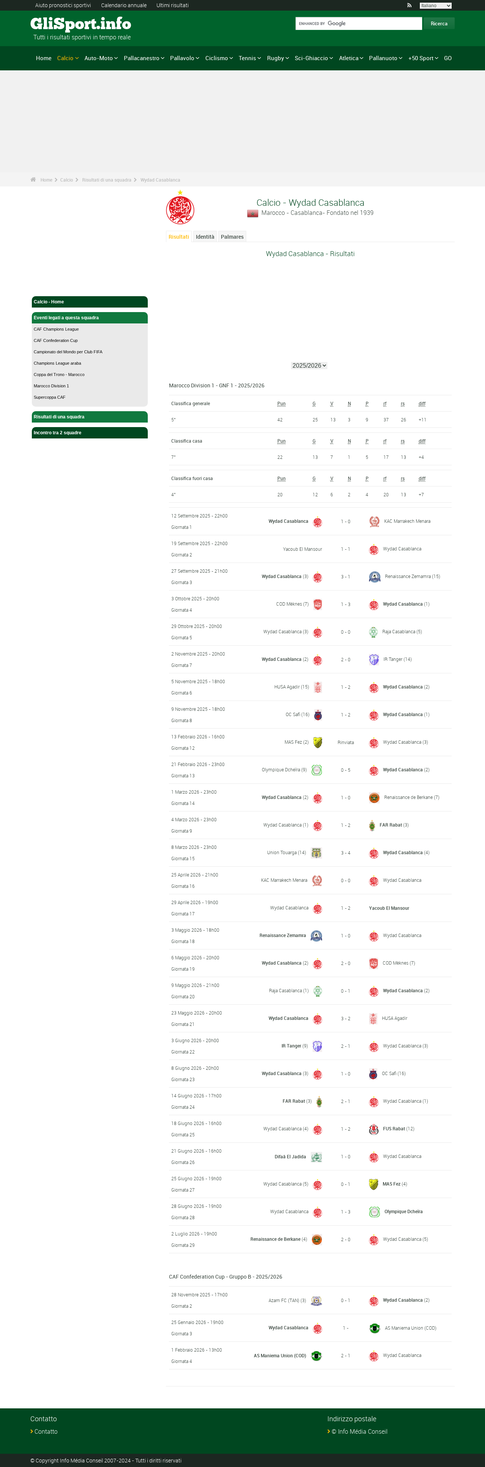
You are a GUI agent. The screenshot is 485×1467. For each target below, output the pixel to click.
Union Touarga (282, 852)
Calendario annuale (124, 5)
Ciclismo (216, 58)
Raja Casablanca (398, 631)
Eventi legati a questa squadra (66, 317)
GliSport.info (59, 25)
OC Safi (293, 714)
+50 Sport (420, 58)
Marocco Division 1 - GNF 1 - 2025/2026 (216, 385)
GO (448, 58)
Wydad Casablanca (160, 180)
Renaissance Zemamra (408, 576)
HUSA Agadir (287, 687)
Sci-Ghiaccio (311, 58)
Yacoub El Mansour (302, 549)
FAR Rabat (391, 825)
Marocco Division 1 (51, 386)
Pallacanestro (142, 58)
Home (44, 58)
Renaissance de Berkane (408, 797)
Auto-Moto (98, 58)
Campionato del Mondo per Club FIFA (68, 352)
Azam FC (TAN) (284, 1300)
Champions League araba (57, 363)
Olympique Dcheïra (281, 769)
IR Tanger (392, 659)
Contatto (46, 1431)
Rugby (275, 58)
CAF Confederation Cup (56, 340)
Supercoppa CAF (50, 397)
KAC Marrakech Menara (407, 521)
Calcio (65, 58)
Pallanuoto (383, 58)
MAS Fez (293, 742)
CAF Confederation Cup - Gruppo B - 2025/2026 (225, 1276)
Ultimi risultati (172, 5)
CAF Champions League (56, 329)
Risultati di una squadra (106, 180)
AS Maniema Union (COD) (410, 1328)
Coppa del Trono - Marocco (59, 374)
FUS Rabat (394, 1128)
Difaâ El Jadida (290, 1156)
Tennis (247, 58)
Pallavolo (182, 58)
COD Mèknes (289, 604)
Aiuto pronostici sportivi (63, 5)
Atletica (348, 58)
